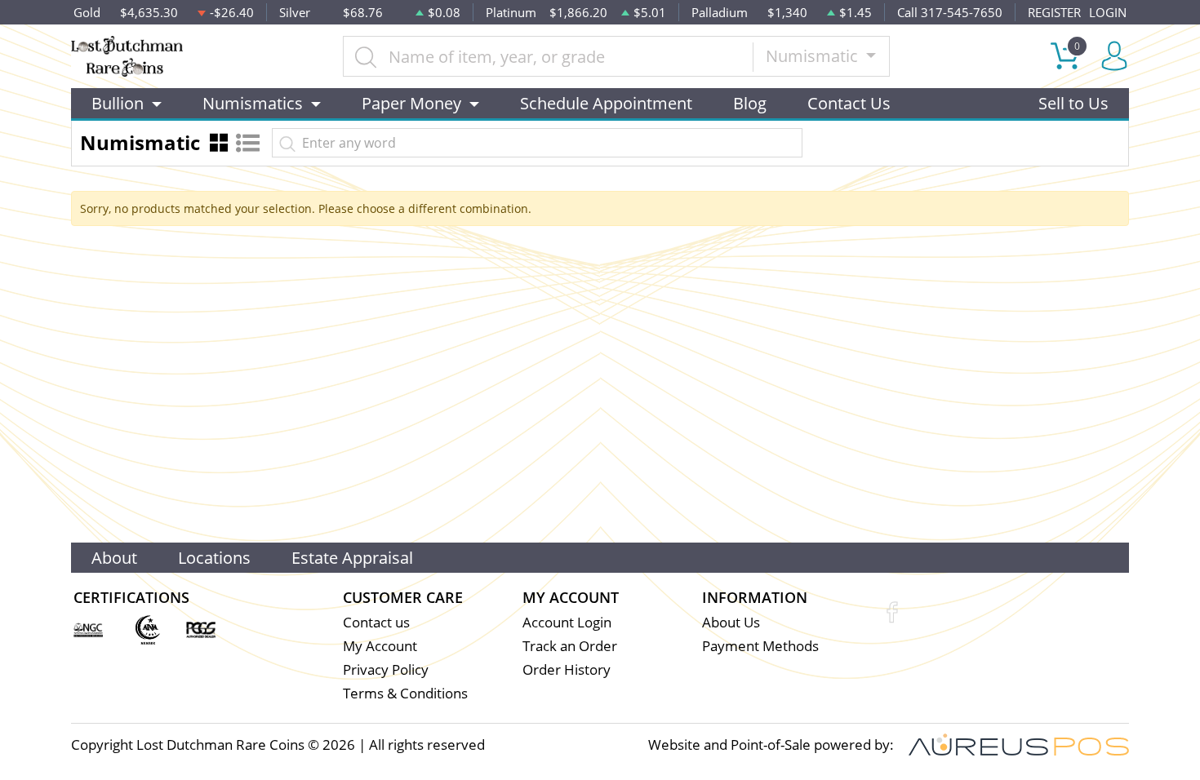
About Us (731, 622)
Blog (750, 103)
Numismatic (814, 56)
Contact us (376, 622)
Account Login (566, 622)
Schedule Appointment (606, 103)
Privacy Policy (386, 669)
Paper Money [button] (411, 103)
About (114, 558)
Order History (566, 669)
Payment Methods (760, 645)
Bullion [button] (117, 103)
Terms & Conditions (405, 693)
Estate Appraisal (352, 558)
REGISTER (1054, 12)
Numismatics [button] (252, 103)
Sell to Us (1073, 103)
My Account (380, 645)
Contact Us (849, 103)
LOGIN (1108, 12)
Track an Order (569, 645)
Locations (214, 558)
